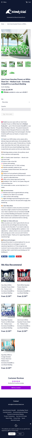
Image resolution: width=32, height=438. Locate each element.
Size (2, 99)
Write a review (16, 387)
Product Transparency (9, 416)
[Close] (30, 424)
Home (2, 24)
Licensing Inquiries (7, 412)
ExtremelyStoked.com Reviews (20, 412)
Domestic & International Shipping (15, 414)
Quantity (3, 106)
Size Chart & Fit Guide (21, 416)
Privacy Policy (17, 418)
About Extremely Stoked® (9, 410)
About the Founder (15, 420)
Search (23, 418)
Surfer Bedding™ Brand (22, 410)
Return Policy (9, 418)
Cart (29, 2)
